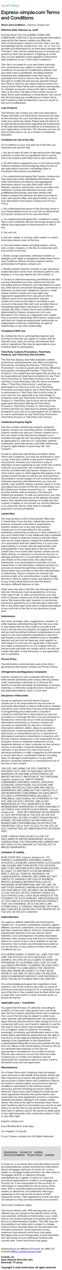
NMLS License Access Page (26, 1251)
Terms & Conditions (14, 1154)
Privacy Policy (35, 1154)
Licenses (49, 1154)
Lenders (38, 1152)
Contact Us (26, 1152)
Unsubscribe (10, 1152)
